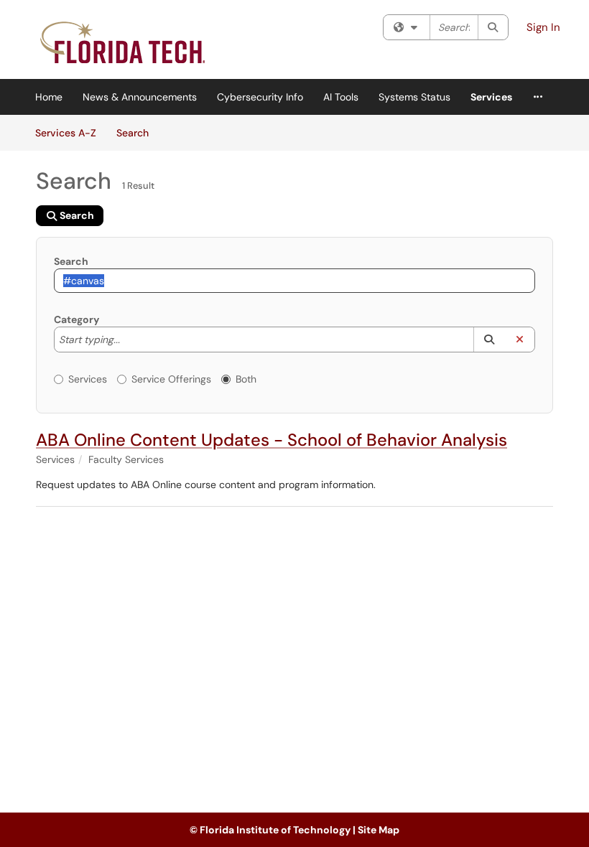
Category (76, 319)
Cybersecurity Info (260, 96)
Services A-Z (65, 132)
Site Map (378, 829)
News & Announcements (140, 96)
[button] (488, 339)
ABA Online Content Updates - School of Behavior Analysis (271, 440)
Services (491, 96)
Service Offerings (171, 379)
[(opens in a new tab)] (124, 43)
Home (48, 96)
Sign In (543, 27)
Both (246, 379)
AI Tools (340, 96)
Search (137, 132)
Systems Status (414, 96)
